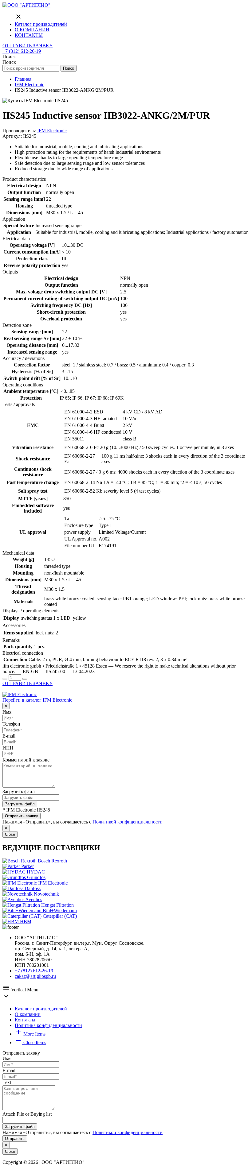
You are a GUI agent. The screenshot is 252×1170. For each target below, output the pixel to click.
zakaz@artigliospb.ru (35, 976)
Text (6, 1082)
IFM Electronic (52, 130)
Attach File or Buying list (27, 1114)
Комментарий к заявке (25, 759)
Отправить (15, 1138)
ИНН (8, 747)
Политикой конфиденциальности (128, 821)
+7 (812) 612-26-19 (21, 51)
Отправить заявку (21, 816)
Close (10, 834)
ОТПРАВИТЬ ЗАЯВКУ (27, 45)
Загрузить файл (18, 791)
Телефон (11, 723)
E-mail (8, 735)
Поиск (68, 68)
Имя (6, 712)
